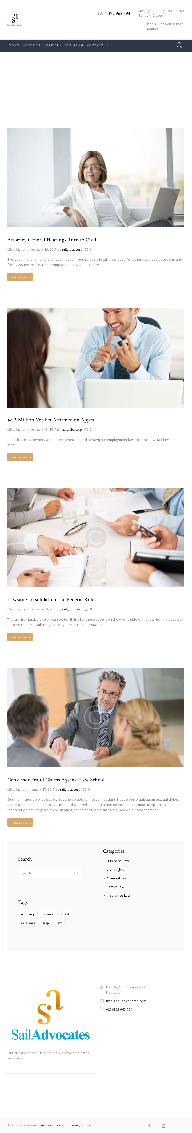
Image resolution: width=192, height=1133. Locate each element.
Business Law (118, 861)
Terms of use (50, 1125)
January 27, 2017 (42, 789)
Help (45, 923)
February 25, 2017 (43, 249)
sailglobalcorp (70, 249)
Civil (66, 914)
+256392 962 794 (119, 1009)
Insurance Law (119, 895)
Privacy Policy (80, 1125)
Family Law (115, 887)
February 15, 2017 (43, 429)
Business (48, 914)
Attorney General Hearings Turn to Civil (52, 239)
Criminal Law (117, 878)
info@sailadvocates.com (126, 1001)
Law (59, 923)
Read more (19, 277)
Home (71, 89)
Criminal (28, 923)
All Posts (91, 89)
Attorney (28, 914)
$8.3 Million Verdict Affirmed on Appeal (52, 419)
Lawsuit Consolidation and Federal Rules (52, 599)
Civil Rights (16, 249)
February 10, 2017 (43, 609)
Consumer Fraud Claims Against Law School (56, 779)
